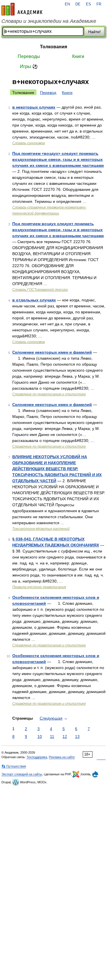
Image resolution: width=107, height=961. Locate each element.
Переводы (29, 56)
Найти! (94, 31)
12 (64, 736)
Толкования (53, 46)
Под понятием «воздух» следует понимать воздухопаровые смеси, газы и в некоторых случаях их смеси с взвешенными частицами (58, 159)
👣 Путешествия (13, 766)
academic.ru (22, 9)
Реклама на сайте (62, 757)
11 (52, 736)
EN (67, 4)
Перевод (48, 92)
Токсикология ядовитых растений (41, 529)
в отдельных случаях (34, 300)
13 (77, 736)
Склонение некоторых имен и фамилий (52, 352)
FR (98, 4)
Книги (78, 56)
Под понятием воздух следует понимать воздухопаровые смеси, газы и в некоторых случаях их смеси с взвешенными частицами (58, 229)
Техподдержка (37, 757)
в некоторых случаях (33, 107)
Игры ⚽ (29, 66)
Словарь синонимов (28, 143)
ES (88, 4)
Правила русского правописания (39, 587)
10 (39, 736)
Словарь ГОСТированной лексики (40, 290)
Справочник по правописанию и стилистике (49, 394)
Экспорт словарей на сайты (21, 774)
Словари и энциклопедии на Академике (48, 21)
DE (77, 4)
